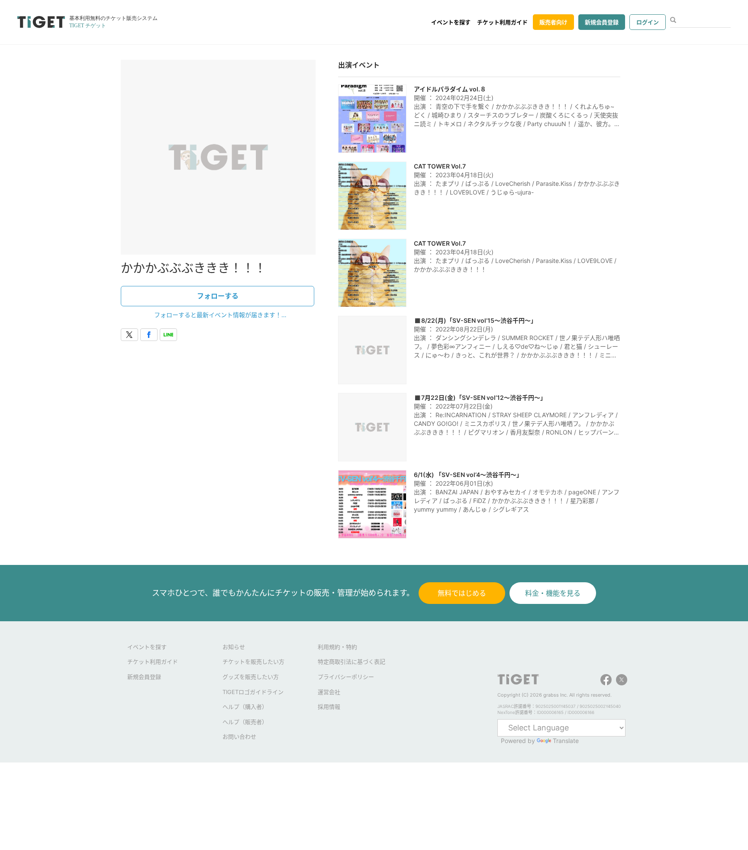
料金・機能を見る (552, 593)
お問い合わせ (239, 736)
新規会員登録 (602, 22)
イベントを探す (451, 22)
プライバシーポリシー (346, 676)
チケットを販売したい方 (253, 661)
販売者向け (553, 22)
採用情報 (329, 706)
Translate (566, 740)
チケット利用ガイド (502, 22)
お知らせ (233, 646)
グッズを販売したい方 (250, 676)
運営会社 (329, 691)
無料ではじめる (462, 593)
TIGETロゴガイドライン (253, 691)
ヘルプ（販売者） (245, 721)
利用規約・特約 (337, 646)
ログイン (647, 22)
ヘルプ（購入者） (245, 706)
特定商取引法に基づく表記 (351, 661)
